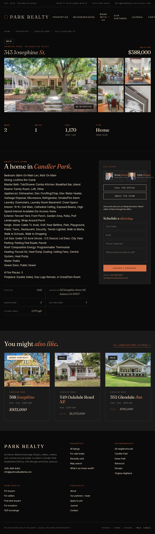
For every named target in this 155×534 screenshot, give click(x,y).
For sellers (9, 495)
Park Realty (29, 17)
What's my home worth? (82, 468)
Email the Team (125, 196)
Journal (137, 17)
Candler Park (121, 453)
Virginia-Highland (123, 473)
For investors (10, 505)
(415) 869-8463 (101, 3)
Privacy (106, 528)
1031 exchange (11, 510)
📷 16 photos (84, 107)
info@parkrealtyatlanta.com (133, 3)
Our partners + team (80, 495)
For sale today (77, 453)
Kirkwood (119, 463)
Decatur (119, 468)
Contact (74, 510)
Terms (117, 528)
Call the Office (125, 188)
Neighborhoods (84, 17)
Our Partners (120, 17)
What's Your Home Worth (71, 3)
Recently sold (77, 458)
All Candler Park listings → (132, 345)
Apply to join (76, 500)
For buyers (9, 491)
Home (7, 31)
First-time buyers (12, 500)
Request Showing (125, 268)
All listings (75, 448)
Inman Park (120, 458)
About (73, 491)
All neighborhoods (124, 448)
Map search (76, 463)
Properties (60, 17)
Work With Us (104, 17)
